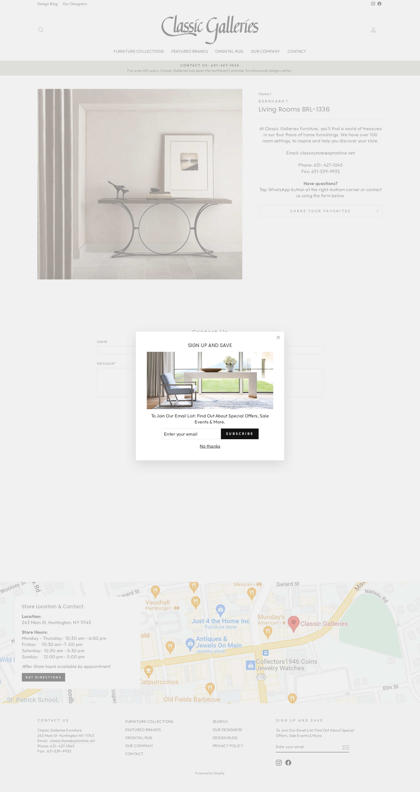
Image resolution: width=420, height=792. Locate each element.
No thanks (210, 446)
